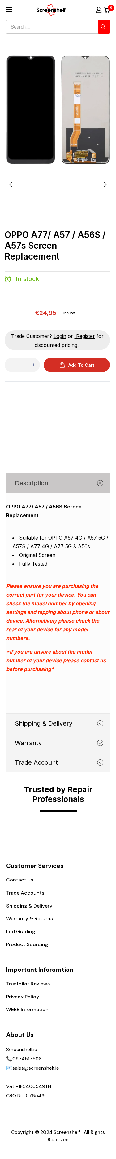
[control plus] (33, 365)
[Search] (104, 27)
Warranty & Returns (29, 918)
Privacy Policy (22, 996)
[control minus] (11, 365)
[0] (107, 10)
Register (85, 336)
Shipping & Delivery (29, 906)
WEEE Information (27, 1009)
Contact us (19, 880)
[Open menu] (9, 9)
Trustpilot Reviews (28, 983)
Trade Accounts (25, 893)
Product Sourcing (27, 944)
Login (60, 336)
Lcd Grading (20, 931)
